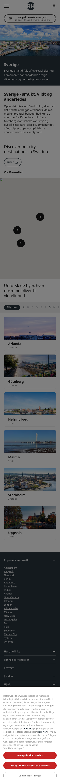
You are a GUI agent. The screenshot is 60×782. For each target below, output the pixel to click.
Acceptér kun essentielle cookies (30, 765)
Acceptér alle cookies (30, 755)
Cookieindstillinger (30, 775)
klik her (28, 728)
